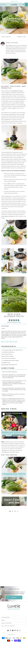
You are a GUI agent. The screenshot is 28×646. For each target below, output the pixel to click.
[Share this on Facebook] (12, 511)
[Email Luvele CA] (20, 630)
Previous (19, 36)
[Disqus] (14, 533)
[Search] (19, 4)
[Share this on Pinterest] (15, 511)
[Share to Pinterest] (11, 342)
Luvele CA (12, 634)
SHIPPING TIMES (14, 1)
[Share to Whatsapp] (13, 342)
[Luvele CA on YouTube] (13, 630)
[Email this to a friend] (18, 511)
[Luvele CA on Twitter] (8, 630)
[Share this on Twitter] (10, 511)
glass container (9, 216)
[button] (9, 320)
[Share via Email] (16, 342)
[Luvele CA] (14, 4)
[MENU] (0, 4)
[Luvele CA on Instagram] (17, 630)
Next (24, 36)
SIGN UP (14, 597)
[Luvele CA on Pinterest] (15, 630)
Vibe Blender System (17, 90)
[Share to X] (5, 342)
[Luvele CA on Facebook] (10, 630)
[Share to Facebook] (8, 342)
